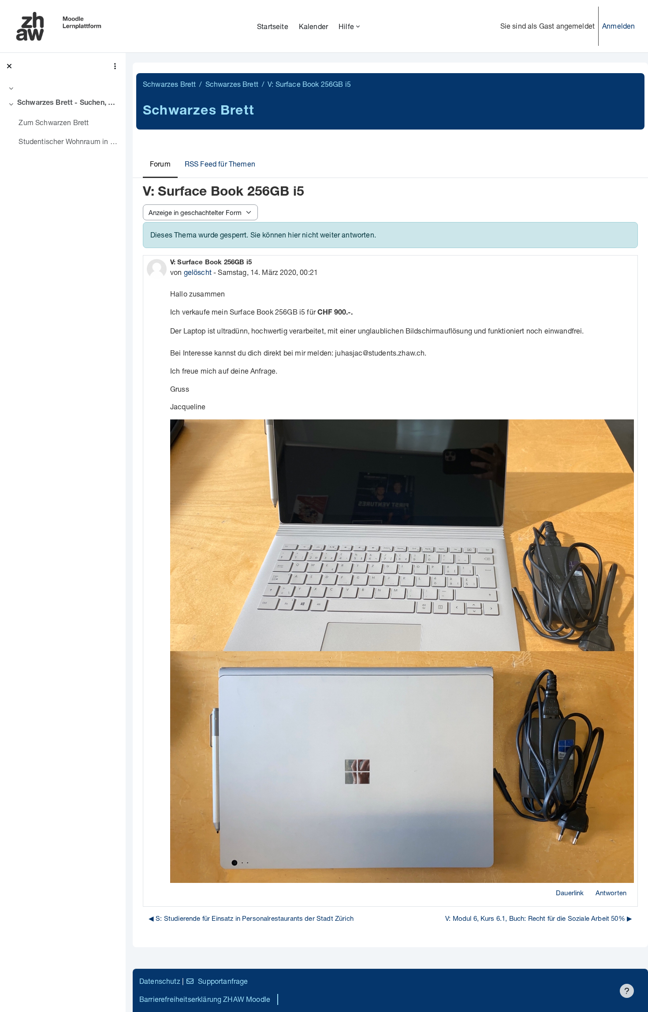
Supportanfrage (223, 981)
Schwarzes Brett (169, 84)
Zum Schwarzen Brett (54, 122)
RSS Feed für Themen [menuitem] (220, 163)
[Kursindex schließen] (9, 66)
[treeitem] (63, 88)
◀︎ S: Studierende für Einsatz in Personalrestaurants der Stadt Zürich (251, 918)
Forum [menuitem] (160, 163)
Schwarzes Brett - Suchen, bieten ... (68, 103)
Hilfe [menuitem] (346, 26)
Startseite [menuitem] (272, 26)
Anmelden (618, 26)
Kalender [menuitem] (313, 26)
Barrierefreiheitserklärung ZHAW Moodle (204, 999)
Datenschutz (159, 981)
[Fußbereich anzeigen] (627, 991)
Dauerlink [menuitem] (570, 893)
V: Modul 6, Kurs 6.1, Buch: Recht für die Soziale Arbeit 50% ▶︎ (538, 918)
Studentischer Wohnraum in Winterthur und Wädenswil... (69, 141)
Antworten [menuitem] (611, 893)
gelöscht (198, 272)
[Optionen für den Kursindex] (115, 66)
